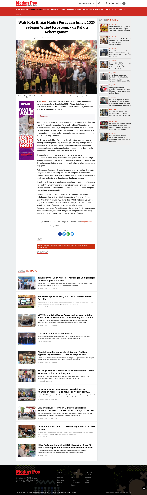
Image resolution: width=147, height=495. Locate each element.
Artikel (87, 483)
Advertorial (88, 478)
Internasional (98, 9)
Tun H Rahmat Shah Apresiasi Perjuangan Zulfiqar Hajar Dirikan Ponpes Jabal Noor (66, 279)
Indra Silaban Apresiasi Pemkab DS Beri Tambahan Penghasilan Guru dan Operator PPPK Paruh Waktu (119, 78)
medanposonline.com (116, 492)
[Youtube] (113, 3)
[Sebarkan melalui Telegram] (72, 234)
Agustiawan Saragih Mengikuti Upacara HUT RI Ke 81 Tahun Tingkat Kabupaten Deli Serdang (119, 90)
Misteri (73, 478)
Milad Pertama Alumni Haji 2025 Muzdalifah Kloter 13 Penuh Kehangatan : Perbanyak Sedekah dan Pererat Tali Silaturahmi (65, 448)
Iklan (69, 492)
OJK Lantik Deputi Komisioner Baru (55, 333)
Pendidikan (86, 9)
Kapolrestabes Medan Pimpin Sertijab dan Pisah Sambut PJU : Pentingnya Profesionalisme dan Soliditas (120, 43)
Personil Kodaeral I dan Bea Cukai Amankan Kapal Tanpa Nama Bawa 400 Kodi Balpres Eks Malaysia (120, 54)
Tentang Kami (21, 492)
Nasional (46, 9)
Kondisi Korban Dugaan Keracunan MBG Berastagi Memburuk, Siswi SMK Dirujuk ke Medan (119, 138)
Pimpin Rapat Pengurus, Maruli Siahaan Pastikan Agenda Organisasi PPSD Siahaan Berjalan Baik (63, 353)
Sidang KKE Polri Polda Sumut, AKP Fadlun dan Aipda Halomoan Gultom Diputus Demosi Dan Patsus (120, 66)
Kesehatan (88, 472)
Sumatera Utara (35, 9)
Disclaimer (62, 492)
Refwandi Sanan (23, 38)
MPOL (44, 101)
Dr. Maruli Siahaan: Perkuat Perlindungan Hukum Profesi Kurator (66, 427)
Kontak (74, 492)
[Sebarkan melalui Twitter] (64, 234)
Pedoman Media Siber (40, 492)
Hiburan (107, 9)
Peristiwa (24, 9)
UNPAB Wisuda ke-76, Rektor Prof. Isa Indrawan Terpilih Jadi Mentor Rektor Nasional (119, 29)
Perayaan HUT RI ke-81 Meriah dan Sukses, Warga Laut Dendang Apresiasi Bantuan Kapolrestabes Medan (120, 126)
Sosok (73, 480)
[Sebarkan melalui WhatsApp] (68, 234)
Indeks (18, 14)
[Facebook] (106, 3)
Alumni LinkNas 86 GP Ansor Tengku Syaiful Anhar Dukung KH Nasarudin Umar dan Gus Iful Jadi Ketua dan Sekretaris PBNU (120, 103)
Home (18, 9)
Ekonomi (78, 9)
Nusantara (55, 9)
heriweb (128, 492)
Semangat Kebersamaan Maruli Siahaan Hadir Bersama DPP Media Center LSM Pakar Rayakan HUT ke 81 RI (66, 410)
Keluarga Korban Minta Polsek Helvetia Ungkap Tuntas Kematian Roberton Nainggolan (66, 372)
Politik (114, 9)
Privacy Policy (53, 492)
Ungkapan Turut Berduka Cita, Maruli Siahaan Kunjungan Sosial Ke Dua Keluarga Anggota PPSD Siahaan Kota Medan (63, 392)
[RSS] (120, 3)
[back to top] (144, 488)
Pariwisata (88, 475)
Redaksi (29, 492)
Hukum (63, 9)
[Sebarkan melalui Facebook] (60, 234)
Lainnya (121, 9)
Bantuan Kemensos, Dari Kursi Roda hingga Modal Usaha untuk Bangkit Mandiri (119, 113)
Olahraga (70, 9)
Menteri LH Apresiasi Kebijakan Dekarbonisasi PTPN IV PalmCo (65, 297)
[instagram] (116, 3)
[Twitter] (109, 3)
